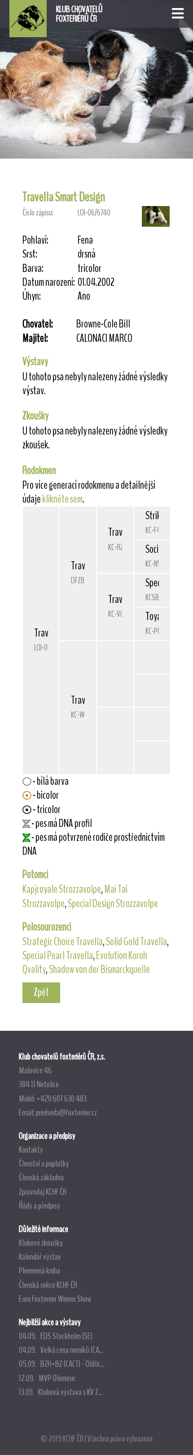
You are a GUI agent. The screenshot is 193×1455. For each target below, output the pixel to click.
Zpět (41, 992)
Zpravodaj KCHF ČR (42, 1191)
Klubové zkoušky (41, 1242)
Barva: (33, 269)
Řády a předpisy (39, 1205)
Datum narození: (48, 282)
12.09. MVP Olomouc (47, 1378)
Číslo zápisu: (37, 213)
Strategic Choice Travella (62, 941)
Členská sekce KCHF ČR (48, 1285)
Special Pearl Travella (57, 955)
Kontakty (31, 1149)
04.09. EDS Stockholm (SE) (55, 1336)
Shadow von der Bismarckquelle (99, 969)
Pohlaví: (35, 240)
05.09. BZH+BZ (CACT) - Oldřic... (62, 1363)
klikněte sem (62, 499)
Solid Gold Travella (136, 941)
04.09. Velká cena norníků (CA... (61, 1349)
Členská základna (41, 1177)
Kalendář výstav (40, 1256)
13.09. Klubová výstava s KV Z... (60, 1392)
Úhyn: (31, 296)
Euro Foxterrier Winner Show (55, 1298)
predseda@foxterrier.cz (66, 1112)
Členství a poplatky (44, 1163)
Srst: (29, 254)
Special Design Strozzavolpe (113, 903)
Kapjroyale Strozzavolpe (61, 889)
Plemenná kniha (39, 1270)
